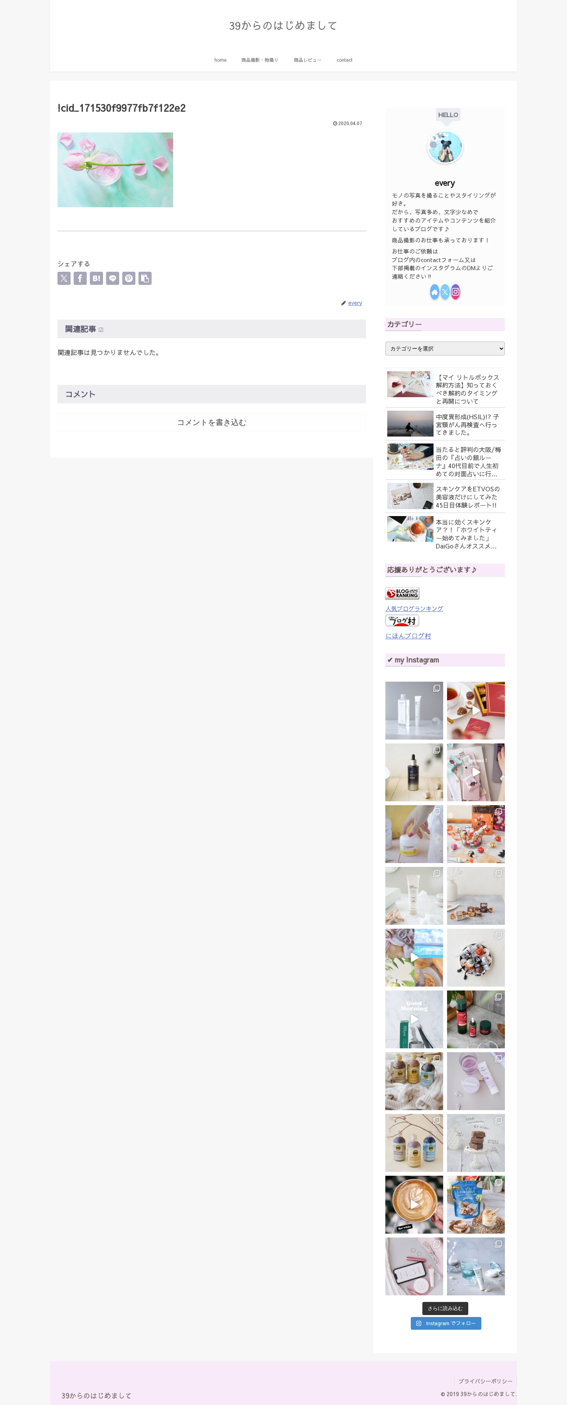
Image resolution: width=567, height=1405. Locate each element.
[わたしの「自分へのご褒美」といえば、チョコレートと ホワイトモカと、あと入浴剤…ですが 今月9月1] (476, 1143)
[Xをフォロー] (445, 292)
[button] (145, 278)
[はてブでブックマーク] (96, 278)
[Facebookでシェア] (80, 278)
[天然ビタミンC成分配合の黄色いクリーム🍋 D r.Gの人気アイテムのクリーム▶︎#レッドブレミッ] (414, 834)
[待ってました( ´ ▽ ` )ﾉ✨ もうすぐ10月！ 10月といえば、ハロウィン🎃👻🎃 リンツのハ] (476, 958)
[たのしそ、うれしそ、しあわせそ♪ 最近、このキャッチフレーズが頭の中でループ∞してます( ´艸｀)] (414, 1143)
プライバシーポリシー (486, 1381)
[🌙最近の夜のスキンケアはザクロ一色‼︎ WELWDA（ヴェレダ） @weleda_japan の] (476, 1019)
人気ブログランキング (414, 608)
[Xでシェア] (64, 278)
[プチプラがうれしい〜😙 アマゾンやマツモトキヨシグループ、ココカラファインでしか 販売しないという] (414, 896)
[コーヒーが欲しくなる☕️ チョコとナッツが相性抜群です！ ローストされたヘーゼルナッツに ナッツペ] (476, 896)
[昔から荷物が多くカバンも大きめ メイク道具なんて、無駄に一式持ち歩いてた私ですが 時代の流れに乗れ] (414, 1266)
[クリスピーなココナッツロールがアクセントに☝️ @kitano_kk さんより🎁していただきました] (476, 1205)
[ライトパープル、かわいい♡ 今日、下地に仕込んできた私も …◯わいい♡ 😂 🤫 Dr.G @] (476, 1081)
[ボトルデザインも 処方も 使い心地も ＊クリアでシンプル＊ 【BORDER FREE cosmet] (414, 711)
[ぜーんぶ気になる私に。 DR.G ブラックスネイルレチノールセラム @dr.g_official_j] (414, 772)
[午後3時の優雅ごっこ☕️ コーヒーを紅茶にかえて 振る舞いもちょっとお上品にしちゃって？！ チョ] (476, 711)
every (445, 182)
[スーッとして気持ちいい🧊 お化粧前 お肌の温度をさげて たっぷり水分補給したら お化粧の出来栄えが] (414, 1019)
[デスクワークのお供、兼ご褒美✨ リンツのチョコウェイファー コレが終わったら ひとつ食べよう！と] (476, 772)
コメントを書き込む (211, 422)
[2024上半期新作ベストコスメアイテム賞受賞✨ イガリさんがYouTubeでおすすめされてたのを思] (476, 1266)
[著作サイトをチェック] (434, 292)
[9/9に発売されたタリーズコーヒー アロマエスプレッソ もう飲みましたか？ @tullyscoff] (414, 1081)
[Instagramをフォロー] (455, 292)
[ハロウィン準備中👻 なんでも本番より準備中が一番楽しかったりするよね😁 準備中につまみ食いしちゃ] (476, 834)
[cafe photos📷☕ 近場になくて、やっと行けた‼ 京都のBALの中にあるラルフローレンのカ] (414, 1205)
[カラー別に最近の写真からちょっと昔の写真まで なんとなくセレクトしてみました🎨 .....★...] (414, 958)
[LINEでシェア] (112, 278)
